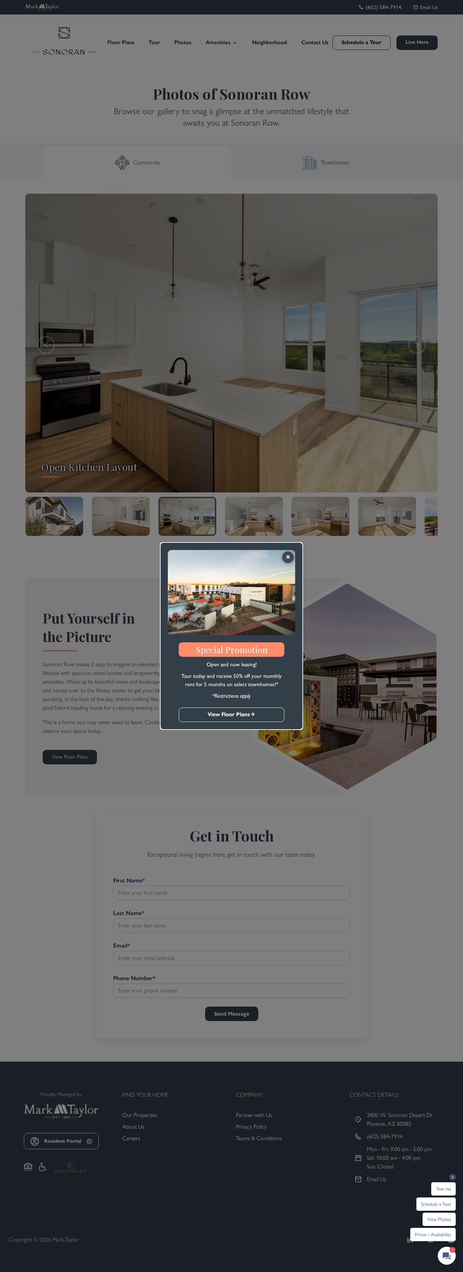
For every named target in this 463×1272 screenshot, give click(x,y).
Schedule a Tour (436, 1204)
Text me (443, 1189)
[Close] (288, 557)
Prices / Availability (433, 1234)
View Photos (439, 1219)
